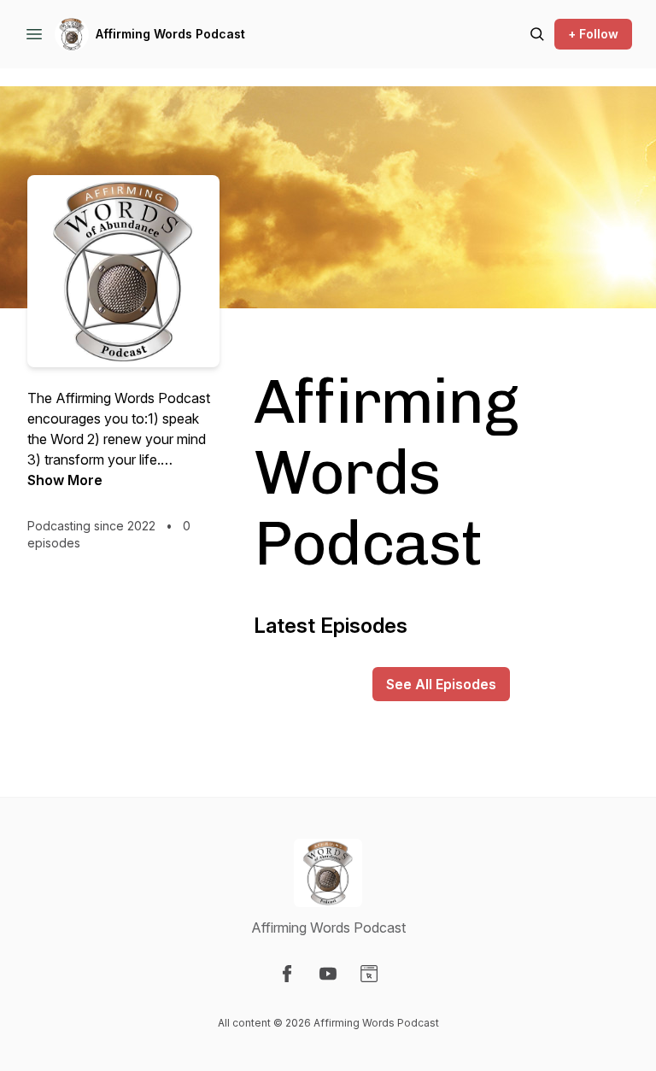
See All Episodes (441, 684)
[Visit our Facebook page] (287, 973)
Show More (64, 480)
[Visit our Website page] (369, 973)
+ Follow (593, 33)
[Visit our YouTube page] (328, 973)
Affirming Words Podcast (170, 33)
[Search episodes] (537, 34)
